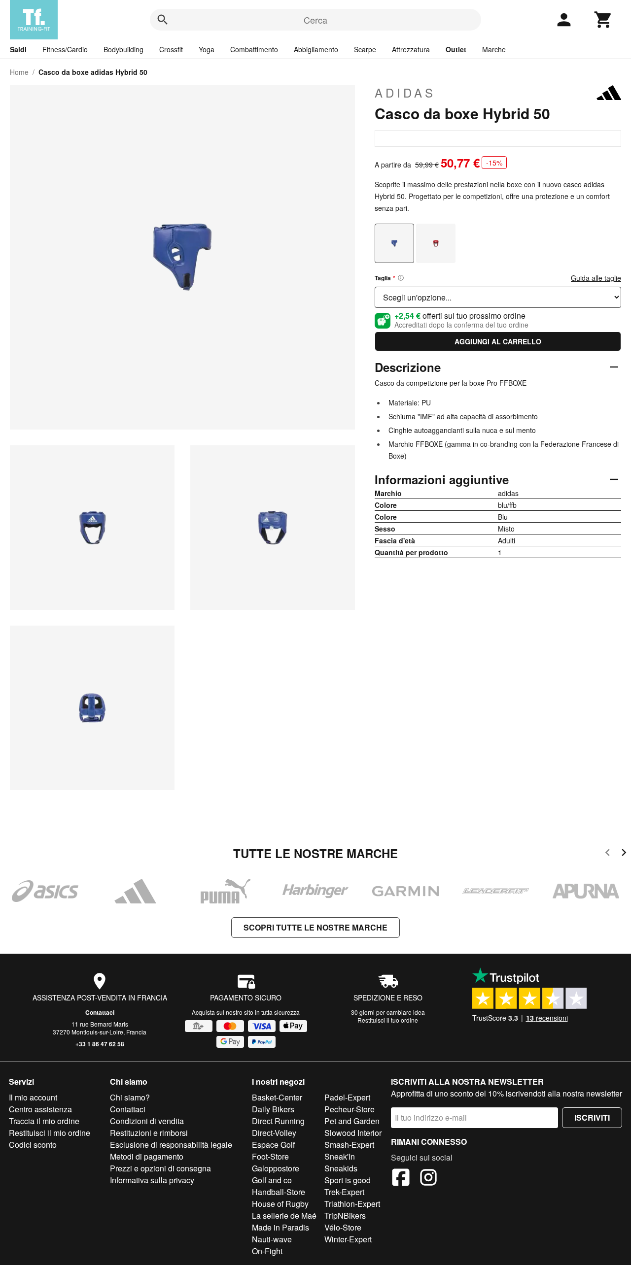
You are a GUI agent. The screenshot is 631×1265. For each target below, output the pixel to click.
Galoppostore (275, 1168)
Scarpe (365, 49)
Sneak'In (339, 1156)
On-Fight (267, 1251)
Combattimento (254, 49)
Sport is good (347, 1180)
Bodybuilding (123, 49)
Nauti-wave (272, 1239)
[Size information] (400, 277)
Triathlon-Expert (352, 1203)
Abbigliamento (316, 49)
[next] (624, 854)
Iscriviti (592, 1117)
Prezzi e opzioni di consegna (160, 1168)
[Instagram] (428, 1178)
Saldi (18, 49)
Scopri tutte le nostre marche (315, 927)
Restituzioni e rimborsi (149, 1132)
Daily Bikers (273, 1109)
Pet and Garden (352, 1121)
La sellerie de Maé (284, 1215)
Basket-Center (277, 1097)
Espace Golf (273, 1144)
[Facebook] (401, 1178)
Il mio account (33, 1097)
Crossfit (171, 49)
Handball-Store (278, 1192)
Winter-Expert (348, 1239)
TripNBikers (345, 1215)
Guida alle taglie (596, 278)
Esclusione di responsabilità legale (171, 1144)
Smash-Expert (349, 1144)
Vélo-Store (342, 1227)
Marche (494, 49)
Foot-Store (270, 1156)
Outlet (456, 49)
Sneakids (340, 1168)
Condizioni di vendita (147, 1121)
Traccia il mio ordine (44, 1121)
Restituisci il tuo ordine (387, 1020)
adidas (405, 92)
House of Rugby (280, 1203)
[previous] (607, 854)
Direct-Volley (274, 1132)
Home (19, 72)
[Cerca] (163, 20)
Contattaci (99, 1012)
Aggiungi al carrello (498, 341)
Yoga (206, 49)
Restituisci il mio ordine (49, 1132)
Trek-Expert (344, 1192)
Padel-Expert (347, 1097)
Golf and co (272, 1180)
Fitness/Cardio (65, 49)
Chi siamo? (130, 1097)
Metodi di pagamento (146, 1156)
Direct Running (278, 1121)
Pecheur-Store (349, 1109)
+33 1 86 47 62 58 (99, 1043)
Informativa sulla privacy (152, 1180)
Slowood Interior (353, 1132)
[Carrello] (603, 20)
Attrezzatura (411, 49)
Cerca (315, 19)
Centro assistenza (40, 1109)
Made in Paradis (280, 1227)
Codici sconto (33, 1144)
